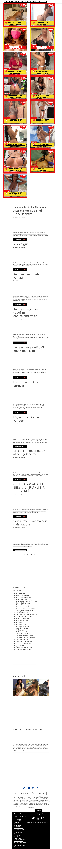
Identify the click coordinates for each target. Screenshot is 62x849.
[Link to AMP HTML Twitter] (24, 788)
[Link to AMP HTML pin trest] (38, 788)
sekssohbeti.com (38, 823)
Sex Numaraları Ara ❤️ (20, 239)
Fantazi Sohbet (17, 823)
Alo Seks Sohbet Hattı (19, 838)
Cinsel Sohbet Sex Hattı (19, 829)
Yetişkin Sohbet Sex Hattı (20, 831)
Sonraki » (36, 554)
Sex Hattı (16, 833)
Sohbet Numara (17, 826)
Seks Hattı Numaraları (19, 818)
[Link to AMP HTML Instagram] (33, 788)
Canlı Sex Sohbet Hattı (19, 839)
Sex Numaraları (17, 819)
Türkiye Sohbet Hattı (19, 846)
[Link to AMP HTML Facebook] (28, 788)
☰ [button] (2, 1)
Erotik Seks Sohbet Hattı (20, 842)
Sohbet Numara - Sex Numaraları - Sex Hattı (25, 1)
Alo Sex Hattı (17, 835)
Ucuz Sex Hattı (17, 825)
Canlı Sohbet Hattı (18, 841)
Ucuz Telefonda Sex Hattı (20, 816)
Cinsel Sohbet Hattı (18, 828)
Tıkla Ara (39, 810)
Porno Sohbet (17, 836)
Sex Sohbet (17, 844)
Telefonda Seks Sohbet (19, 845)
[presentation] (47, 688)
